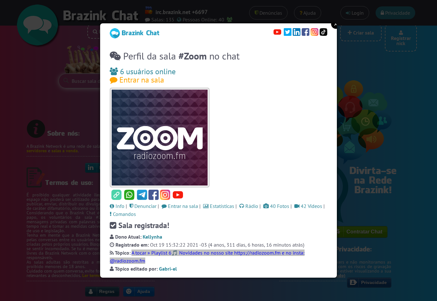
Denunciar (144, 206)
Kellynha (152, 237)
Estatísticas (221, 206)
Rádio (251, 206)
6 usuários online (147, 71)
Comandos (124, 214)
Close (336, 24)
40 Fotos (279, 206)
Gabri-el (168, 268)
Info (119, 206)
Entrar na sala (140, 80)
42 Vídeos (310, 206)
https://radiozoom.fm (257, 253)
